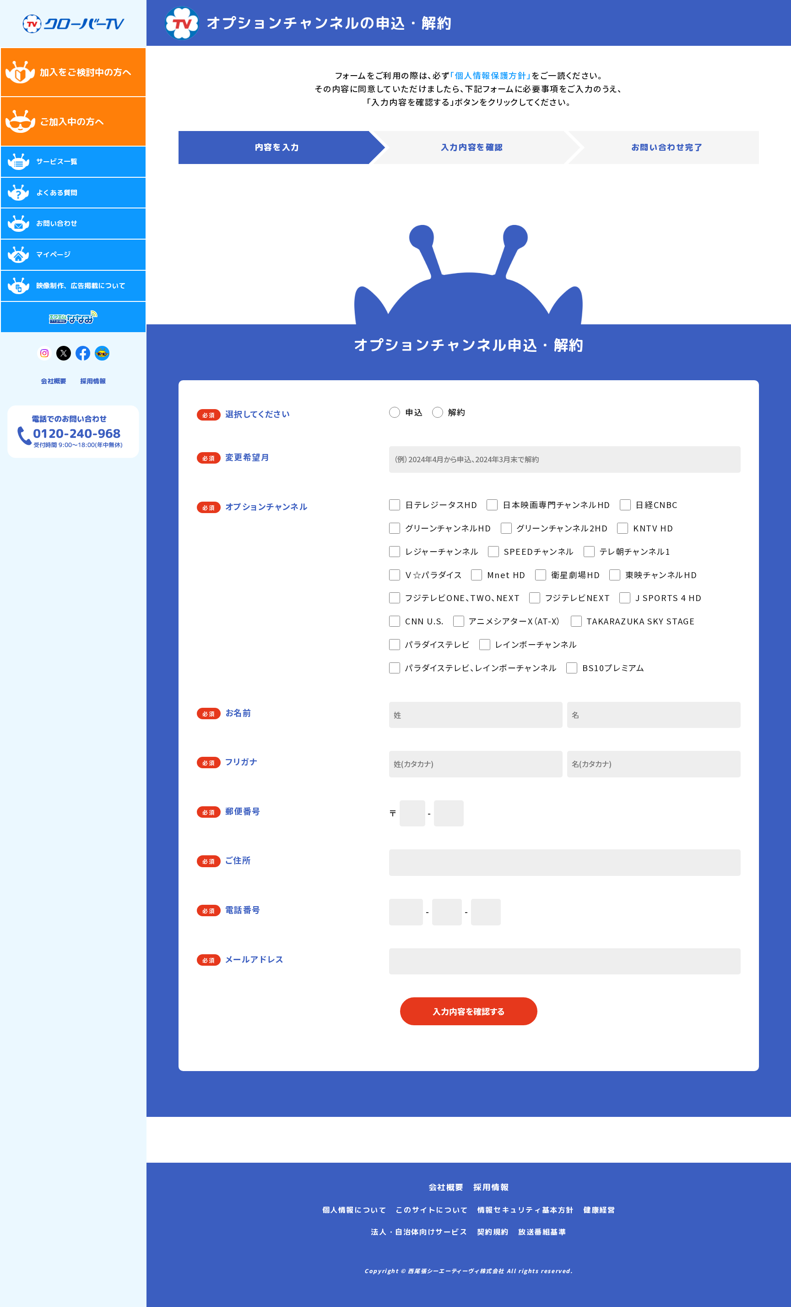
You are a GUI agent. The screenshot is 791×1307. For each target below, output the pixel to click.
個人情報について (354, 1210)
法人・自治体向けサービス (419, 1232)
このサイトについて (432, 1210)
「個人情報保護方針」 (490, 75)
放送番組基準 (542, 1232)
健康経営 (599, 1210)
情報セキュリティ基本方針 (525, 1210)
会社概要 (53, 381)
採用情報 (93, 381)
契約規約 (493, 1232)
